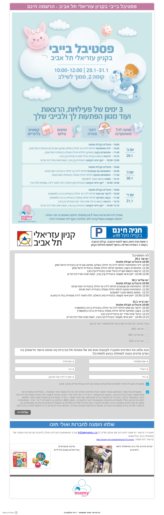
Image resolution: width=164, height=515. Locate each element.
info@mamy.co (87, 432)
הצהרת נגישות (8, 512)
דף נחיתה (96, 512)
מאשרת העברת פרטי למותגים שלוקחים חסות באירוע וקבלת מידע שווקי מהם (101, 383)
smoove (82, 512)
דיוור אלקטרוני (70, 512)
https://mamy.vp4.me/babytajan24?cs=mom (115, 440)
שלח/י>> (22, 412)
